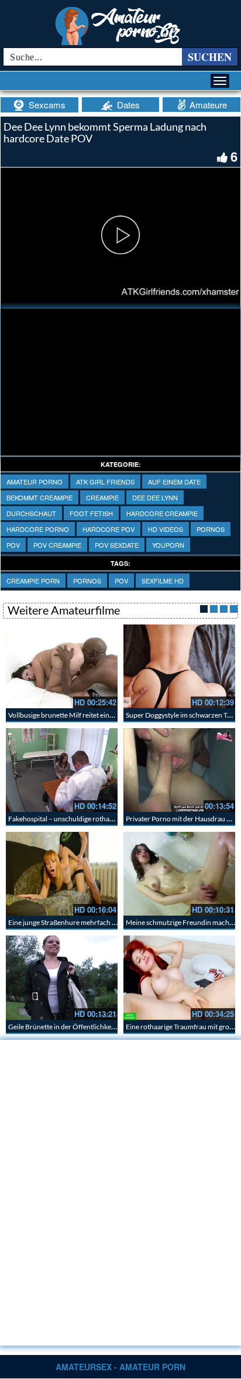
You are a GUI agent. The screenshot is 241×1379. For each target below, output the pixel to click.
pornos (211, 529)
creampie (102, 497)
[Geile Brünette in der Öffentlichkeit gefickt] (62, 977)
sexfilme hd (163, 580)
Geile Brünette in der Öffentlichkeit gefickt (72, 1026)
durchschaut (31, 513)
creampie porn (33, 580)
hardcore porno (37, 529)
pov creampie (57, 544)
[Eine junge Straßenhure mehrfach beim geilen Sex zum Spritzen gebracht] (62, 874)
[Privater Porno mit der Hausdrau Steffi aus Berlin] (179, 770)
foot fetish (91, 513)
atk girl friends (105, 481)
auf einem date (174, 481)
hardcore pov (108, 529)
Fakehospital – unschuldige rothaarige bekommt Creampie (97, 818)
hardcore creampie (162, 513)
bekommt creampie (39, 497)
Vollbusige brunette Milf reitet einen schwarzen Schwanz (94, 715)
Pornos (87, 580)
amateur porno (34, 481)
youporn (168, 544)
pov (13, 544)
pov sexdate (117, 544)
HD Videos (165, 529)
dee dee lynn (155, 497)
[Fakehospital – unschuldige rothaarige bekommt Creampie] (62, 770)
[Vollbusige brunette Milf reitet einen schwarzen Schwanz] (62, 666)
